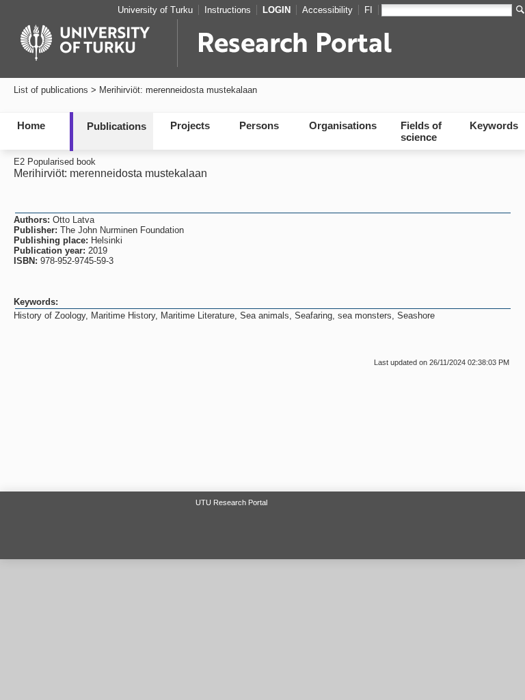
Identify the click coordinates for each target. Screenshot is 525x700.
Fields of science (421, 131)
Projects (190, 125)
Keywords (494, 125)
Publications (116, 126)
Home (31, 125)
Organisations (343, 125)
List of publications (51, 90)
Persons (259, 125)
